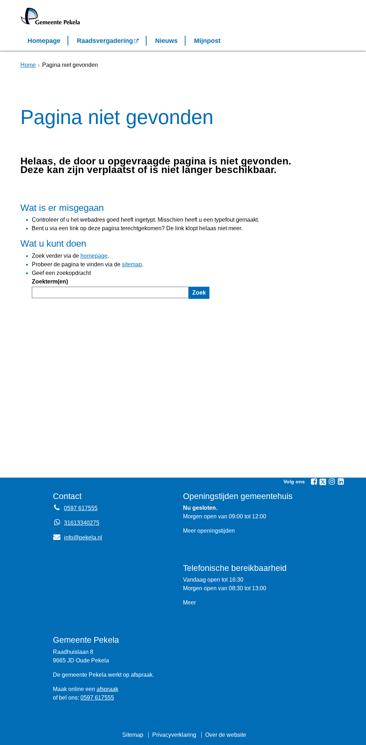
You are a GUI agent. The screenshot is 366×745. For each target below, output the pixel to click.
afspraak (107, 689)
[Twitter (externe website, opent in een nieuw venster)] (323, 482)
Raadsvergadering (105, 40)
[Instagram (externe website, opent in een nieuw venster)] (332, 481)
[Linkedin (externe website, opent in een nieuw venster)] (341, 481)
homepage (94, 256)
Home (28, 65)
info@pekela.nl (77, 537)
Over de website (225, 735)
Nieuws (166, 40)
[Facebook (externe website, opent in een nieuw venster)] (314, 481)
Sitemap (132, 735)
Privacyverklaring (174, 735)
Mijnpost (207, 40)
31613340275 (81, 523)
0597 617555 (81, 508)
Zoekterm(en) (50, 281)
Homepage (44, 40)
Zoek (199, 293)
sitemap (132, 264)
